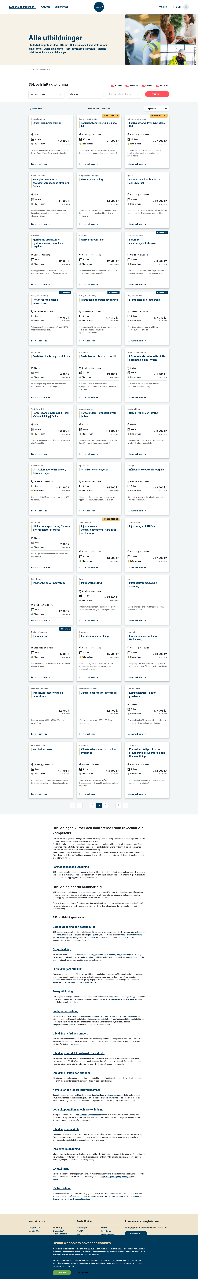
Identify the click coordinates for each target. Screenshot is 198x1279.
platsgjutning (93, 935)
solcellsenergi (132, 999)
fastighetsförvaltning (109, 1016)
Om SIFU (163, 7)
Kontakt (177, 7)
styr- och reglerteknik (113, 1196)
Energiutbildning (63, 991)
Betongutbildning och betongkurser (74, 926)
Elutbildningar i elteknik (67, 969)
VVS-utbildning (62, 1188)
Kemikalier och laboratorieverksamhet (76, 1089)
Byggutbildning (62, 949)
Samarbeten (61, 6)
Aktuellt (45, 6)
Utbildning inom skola (66, 1129)
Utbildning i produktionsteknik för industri (78, 1053)
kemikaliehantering (86, 1095)
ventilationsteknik (95, 1196)
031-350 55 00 (34, 1231)
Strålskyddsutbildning (66, 1149)
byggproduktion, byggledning (103, 954)
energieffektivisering (115, 999)
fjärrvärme (73, 1002)
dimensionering (59, 1199)
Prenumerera (135, 1233)
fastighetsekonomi (131, 1016)
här (73, 1266)
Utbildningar (82, 1227)
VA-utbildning (61, 1168)
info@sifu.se (34, 1227)
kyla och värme (135, 1196)
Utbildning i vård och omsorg (70, 1033)
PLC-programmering (90, 982)
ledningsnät (127, 1177)
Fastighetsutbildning (65, 1011)
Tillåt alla (62, 1272)
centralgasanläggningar (80, 1199)
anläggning (58, 1179)
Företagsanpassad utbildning (71, 867)
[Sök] (186, 7)
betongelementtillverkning (130, 935)
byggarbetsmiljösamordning (129, 954)
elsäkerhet (57, 982)
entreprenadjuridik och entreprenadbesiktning (73, 957)
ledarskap (96, 1115)
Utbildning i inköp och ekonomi (72, 1073)
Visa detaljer (83, 1272)
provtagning (115, 1177)
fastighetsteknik (92, 1016)
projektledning (82, 1115)
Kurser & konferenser (21, 6)
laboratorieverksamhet (110, 1095)
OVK (126, 1196)
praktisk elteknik (70, 982)
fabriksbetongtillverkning (67, 937)
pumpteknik (104, 1177)
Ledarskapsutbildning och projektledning (78, 1109)
